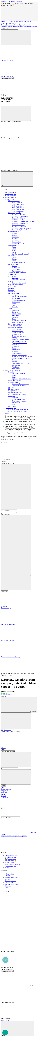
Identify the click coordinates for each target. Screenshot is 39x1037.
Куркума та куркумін (19, 320)
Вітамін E (15, 238)
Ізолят (14, 377)
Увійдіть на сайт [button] (6, 730)
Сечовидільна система (19, 355)
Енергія (14, 360)
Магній (14, 257)
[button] (19, 13)
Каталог (3, 25)
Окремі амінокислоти (19, 385)
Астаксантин (16, 298)
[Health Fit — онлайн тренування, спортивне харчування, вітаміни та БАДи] (10, 816)
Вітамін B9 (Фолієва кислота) (21, 228)
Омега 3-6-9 (16, 269)
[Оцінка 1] (16, 522)
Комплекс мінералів (18, 262)
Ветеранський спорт (12, 25)
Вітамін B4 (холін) (18, 219)
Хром (14, 247)
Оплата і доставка (10, 881)
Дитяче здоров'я (17, 329)
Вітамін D (15, 237)
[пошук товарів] (16, 37)
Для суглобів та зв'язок (19, 343)
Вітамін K (15, 240)
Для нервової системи (19, 336)
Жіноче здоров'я (17, 331)
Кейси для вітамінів (18, 399)
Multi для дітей (17, 206)
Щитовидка (16, 365)
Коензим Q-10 (16, 242)
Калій (14, 261)
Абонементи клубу (11, 192)
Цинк (14, 252)
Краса (14, 348)
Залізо (14, 250)
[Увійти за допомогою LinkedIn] (16, 501)
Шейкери (15, 397)
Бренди (7, 413)
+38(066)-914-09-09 (7, 76)
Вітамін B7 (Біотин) (18, 225)
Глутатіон (15, 307)
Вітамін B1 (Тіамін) (18, 214)
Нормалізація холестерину (20, 358)
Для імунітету (16, 334)
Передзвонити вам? (7, 78)
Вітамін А (15, 233)
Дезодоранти (16, 403)
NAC (13, 305)
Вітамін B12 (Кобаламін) (20, 230)
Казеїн (14, 375)
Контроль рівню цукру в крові (22, 356)
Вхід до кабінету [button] (10, 874)
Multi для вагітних (18, 211)
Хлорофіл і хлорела (18, 279)
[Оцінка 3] (16, 552)
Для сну (14, 338)
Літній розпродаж (10, 194)
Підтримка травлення (19, 341)
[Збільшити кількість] (16, 776)
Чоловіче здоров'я (18, 332)
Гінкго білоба (16, 314)
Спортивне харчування (12, 370)
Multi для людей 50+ (18, 208)
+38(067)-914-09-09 (7, 60)
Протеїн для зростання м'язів (21, 379)
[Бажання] (19, 129)
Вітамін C (15, 235)
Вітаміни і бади (9, 199)
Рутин (14, 303)
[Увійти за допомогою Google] (16, 486)
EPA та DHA (16, 267)
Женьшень (15, 315)
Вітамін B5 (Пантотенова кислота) (23, 221)
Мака (14, 319)
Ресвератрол (16, 302)
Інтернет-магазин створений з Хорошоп (14, 836)
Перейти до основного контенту (11, 1)
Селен (14, 249)
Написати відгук (6, 695)
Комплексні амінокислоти (20, 384)
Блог (35, 26)
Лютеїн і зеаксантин (18, 300)
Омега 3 (14, 266)
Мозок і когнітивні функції (21, 339)
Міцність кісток (17, 353)
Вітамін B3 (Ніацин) (18, 218)
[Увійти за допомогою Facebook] (16, 471)
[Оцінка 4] (16, 567)
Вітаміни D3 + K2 (18, 243)
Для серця (15, 344)
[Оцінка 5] (16, 582)
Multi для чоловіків (18, 204)
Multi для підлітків (18, 209)
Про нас (21, 25)
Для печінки (16, 349)
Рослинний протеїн (18, 373)
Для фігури (15, 367)
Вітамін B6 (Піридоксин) (20, 223)
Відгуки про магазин (21, 26)
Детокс (14, 361)
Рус (6, 189)
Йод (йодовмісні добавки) (20, 254)
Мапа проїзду (5, 1020)
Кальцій (14, 259)
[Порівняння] (16, 113)
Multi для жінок (17, 202)
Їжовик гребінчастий (19, 283)
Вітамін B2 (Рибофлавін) (20, 216)
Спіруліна (15, 278)
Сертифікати (10, 26)
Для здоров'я (16, 346)
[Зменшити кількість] (16, 759)
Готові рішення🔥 (10, 197)
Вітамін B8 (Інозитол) (19, 226)
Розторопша (16, 317)
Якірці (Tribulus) (17, 322)
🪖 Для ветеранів (10, 195)
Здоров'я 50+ (16, 368)
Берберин (15, 312)
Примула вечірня (17, 271)
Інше (13, 404)
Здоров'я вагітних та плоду (21, 363)
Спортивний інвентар (19, 401)
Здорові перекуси (10, 408)
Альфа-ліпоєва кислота (19, 296)
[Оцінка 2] (16, 537)
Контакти (31, 26)
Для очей (15, 351)
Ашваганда (15, 310)
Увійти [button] (3, 748)
